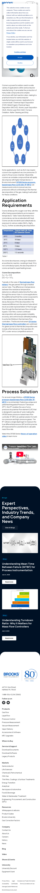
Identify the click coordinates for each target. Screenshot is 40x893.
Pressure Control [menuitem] (8, 719)
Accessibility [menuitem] (5, 884)
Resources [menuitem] (6, 807)
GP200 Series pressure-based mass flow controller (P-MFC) (18, 399)
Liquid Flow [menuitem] (6, 716)
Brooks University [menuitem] (8, 817)
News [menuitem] (4, 843)
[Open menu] (37, 4)
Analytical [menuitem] (5, 786)
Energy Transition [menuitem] (8, 783)
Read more (9, 582)
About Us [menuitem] (5, 833)
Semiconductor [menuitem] (8, 766)
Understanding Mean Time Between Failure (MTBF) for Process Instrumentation (18, 567)
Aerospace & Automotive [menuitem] (11, 789)
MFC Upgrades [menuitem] (7, 736)
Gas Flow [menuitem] (5, 712)
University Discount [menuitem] (9, 868)
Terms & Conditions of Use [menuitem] (27, 884)
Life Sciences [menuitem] (7, 769)
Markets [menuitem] (5, 763)
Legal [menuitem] (13, 881)
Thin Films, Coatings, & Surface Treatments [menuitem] (18, 779)
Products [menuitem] (6, 709)
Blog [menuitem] (4, 849)
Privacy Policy (10, 33)
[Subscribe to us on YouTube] (8, 702)
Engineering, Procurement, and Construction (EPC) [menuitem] (19, 800)
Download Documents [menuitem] (10, 750)
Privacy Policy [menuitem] (6, 881)
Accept (20, 57)
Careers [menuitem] (5, 837)
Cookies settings (20, 52)
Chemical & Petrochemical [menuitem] (12, 773)
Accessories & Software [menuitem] (11, 732)
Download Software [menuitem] (9, 753)
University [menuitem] (6, 865)
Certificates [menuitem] (14, 884)
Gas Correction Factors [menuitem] (11, 820)
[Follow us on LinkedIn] (3, 702)
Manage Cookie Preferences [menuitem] (9, 886)
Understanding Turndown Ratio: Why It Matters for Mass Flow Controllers (17, 623)
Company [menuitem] (6, 827)
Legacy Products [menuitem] (8, 756)
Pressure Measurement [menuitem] (11, 722)
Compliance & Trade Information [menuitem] (26, 881)
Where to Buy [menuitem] (7, 741)
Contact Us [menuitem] (6, 830)
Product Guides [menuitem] (8, 814)
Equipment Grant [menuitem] (8, 871)
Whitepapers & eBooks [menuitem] (11, 810)
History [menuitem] (4, 840)
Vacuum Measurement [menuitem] (10, 725)
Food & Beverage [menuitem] (8, 793)
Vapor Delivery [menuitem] (7, 729)
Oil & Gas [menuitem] (5, 776)
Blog (4, 559)
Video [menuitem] (4, 854)
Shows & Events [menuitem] (8, 859)
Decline (20, 63)
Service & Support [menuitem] (9, 746)
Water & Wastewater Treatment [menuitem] (14, 796)
